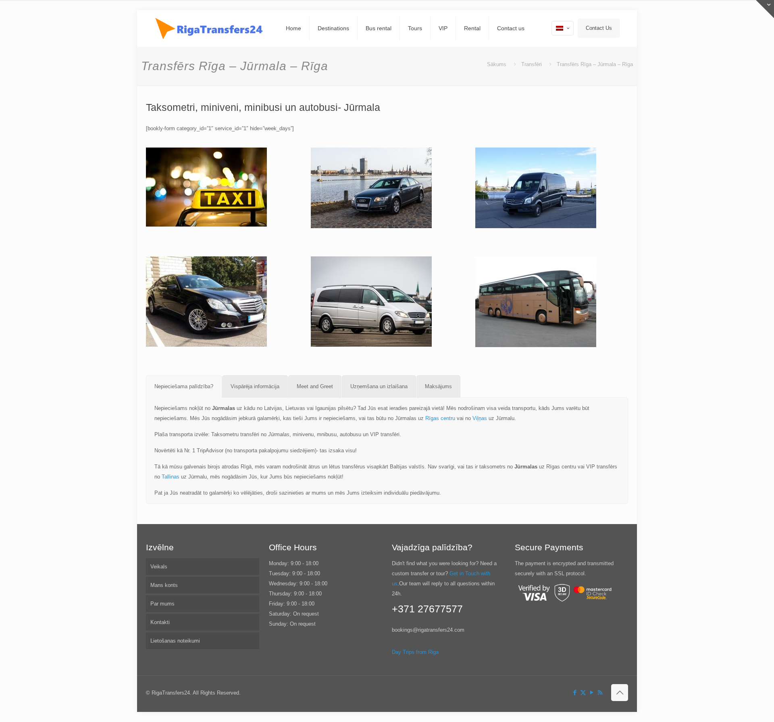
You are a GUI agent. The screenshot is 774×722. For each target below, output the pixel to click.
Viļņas (479, 418)
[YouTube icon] (592, 692)
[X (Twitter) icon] (583, 692)
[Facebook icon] (575, 692)
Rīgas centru (440, 418)
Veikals (158, 567)
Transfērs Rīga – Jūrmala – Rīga (595, 64)
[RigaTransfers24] (210, 28)
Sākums (496, 64)
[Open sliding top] (765, 9)
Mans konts (164, 585)
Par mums (162, 604)
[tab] (184, 386)
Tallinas (170, 477)
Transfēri (531, 64)
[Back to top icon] (619, 692)
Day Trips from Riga (415, 652)
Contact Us (599, 28)
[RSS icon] (600, 692)
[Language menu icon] (562, 28)
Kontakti (160, 622)
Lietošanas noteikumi (175, 641)
